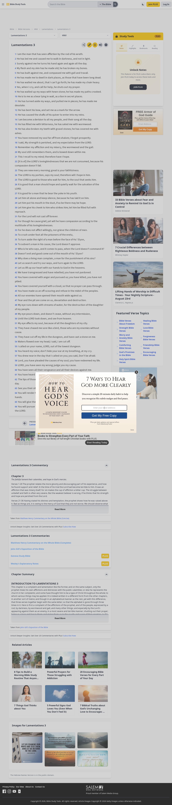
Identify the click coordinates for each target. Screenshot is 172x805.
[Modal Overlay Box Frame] (86, 402)
